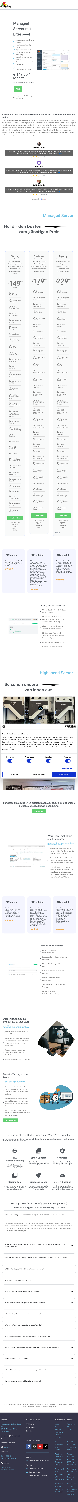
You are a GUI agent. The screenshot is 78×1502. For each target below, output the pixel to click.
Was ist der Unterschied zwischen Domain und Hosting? (59, 1459)
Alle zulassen (63, 774)
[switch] (29, 761)
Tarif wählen (15, 518)
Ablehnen (14, 774)
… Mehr (59, 153)
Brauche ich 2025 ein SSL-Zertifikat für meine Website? (72, 1489)
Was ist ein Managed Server (71, 1426)
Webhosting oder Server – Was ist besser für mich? (72, 1474)
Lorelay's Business (39, 147)
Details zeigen (67, 768)
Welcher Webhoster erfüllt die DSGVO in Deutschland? (72, 1459)
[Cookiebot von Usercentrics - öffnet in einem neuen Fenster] (67, 726)
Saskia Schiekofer (39, 185)
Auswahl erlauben (39, 774)
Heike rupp (39, 166)
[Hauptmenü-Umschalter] (76, 5)
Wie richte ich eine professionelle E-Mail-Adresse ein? (60, 1474)
